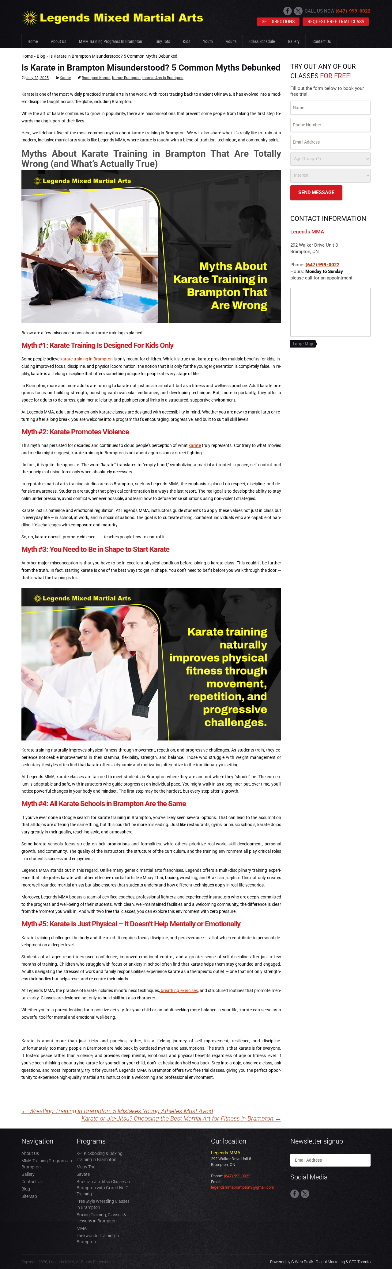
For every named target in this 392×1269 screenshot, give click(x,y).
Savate (83, 1174)
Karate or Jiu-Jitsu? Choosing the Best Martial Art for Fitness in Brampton (181, 1118)
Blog (41, 56)
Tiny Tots (162, 41)
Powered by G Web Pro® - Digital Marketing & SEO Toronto (320, 1261)
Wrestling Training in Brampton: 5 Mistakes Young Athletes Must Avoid (117, 1111)
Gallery (294, 41)
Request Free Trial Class (335, 22)
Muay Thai (86, 1166)
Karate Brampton (126, 78)
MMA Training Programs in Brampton (110, 41)
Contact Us (321, 41)
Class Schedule (262, 41)
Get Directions (278, 22)
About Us (58, 41)
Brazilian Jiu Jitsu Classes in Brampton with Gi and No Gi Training (103, 1187)
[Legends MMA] (112, 16)
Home (33, 41)
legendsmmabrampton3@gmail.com (242, 1187)
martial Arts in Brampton (162, 78)
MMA (82, 1228)
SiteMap (29, 1196)
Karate (65, 78)
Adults (231, 41)
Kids (186, 41)
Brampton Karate (96, 78)
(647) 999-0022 (323, 264)
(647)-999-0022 (353, 11)
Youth (208, 41)
